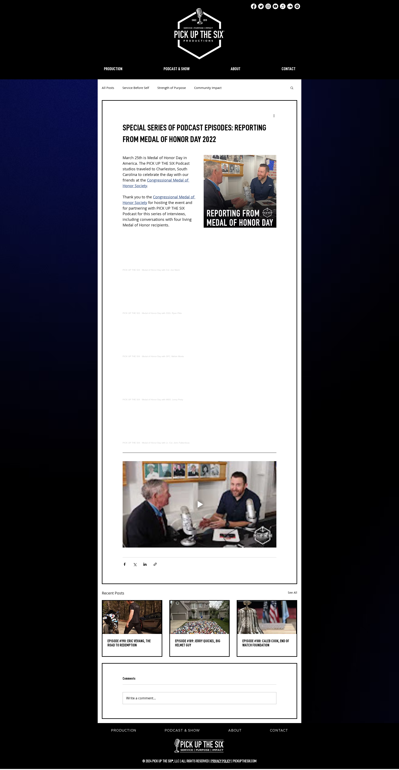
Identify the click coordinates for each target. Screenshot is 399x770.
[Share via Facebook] (125, 564)
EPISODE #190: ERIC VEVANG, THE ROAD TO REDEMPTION (129, 643)
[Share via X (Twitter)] (135, 564)
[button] (292, 87)
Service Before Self (135, 88)
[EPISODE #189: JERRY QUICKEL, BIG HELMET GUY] (199, 617)
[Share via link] (155, 564)
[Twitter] (261, 6)
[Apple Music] (283, 6)
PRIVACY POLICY (221, 761)
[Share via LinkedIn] (145, 564)
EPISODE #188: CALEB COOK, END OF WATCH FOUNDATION (265, 643)
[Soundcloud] (290, 6)
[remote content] (199, 252)
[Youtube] (275, 6)
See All (292, 592)
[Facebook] (253, 6)
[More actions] (273, 115)
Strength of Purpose (171, 88)
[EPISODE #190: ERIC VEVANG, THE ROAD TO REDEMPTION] (132, 617)
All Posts (108, 88)
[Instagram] (268, 6)
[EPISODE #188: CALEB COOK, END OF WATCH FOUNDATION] (267, 617)
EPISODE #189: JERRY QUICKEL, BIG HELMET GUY (197, 643)
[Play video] (199, 504)
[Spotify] (297, 6)
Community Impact (208, 88)
